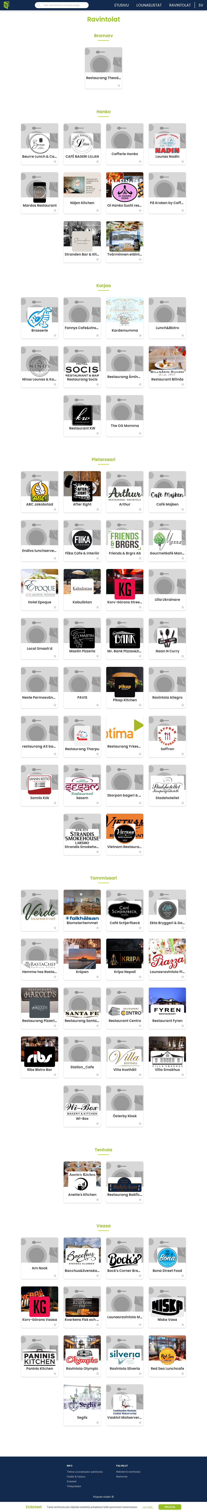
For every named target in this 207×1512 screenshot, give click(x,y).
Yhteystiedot (74, 1486)
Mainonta (121, 1476)
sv (201, 5)
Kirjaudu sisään (102, 1496)
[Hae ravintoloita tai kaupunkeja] (62, 5)
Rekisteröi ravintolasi (128, 1471)
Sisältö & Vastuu (76, 1476)
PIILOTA (170, 1507)
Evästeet (72, 1481)
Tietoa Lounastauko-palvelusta (85, 1471)
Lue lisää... (148, 1507)
